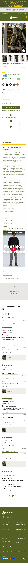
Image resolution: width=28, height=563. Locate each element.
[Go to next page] (18, 496)
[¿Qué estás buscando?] (5, 17)
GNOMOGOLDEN (18, 5)
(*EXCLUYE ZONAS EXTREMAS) (16, 10)
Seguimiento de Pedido (20, 524)
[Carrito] (25, 17)
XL (18, 91)
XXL (4, 95)
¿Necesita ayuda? (5, 132)
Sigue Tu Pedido (23, 13)
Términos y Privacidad (20, 534)
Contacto (4, 531)
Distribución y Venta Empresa (20, 541)
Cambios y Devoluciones (21, 529)
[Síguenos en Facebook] (3, 546)
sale (3, 13)
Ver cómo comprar (14, 293)
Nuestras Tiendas (5, 529)
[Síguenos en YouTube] (10, 546)
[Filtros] (3, 314)
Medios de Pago (19, 531)
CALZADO (6, 13)
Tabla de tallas (23, 66)
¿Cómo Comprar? (5, 524)
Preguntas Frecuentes (6, 526)
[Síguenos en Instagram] (7, 546)
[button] (5, 72)
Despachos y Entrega (20, 526)
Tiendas (18, 13)
